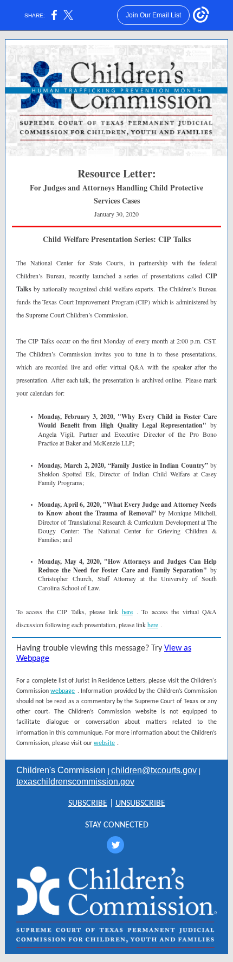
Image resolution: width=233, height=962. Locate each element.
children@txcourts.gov (154, 770)
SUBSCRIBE (87, 803)
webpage (62, 691)
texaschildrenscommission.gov (75, 781)
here (127, 611)
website (104, 743)
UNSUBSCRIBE (140, 803)
